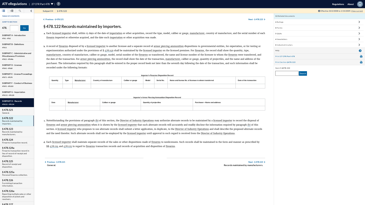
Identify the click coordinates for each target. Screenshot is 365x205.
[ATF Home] (360, 4)
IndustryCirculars (284, 45)
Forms (278, 28)
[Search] (20, 11)
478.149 (109, 50)
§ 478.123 (255, 19)
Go (24, 28)
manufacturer (197, 33)
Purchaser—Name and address (208, 102)
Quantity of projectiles (152, 102)
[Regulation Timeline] (12, 11)
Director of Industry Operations (137, 120)
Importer (144, 75)
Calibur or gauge (109, 102)
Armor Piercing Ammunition (153, 97)
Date (53, 102)
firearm (50, 37)
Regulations (338, 4)
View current (357, 11)
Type (67, 80)
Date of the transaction (247, 80)
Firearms (153, 75)
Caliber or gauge (130, 80)
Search (303, 73)
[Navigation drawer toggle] (31, 11)
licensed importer (61, 33)
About (350, 4)
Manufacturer (80, 80)
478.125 (68, 146)
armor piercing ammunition (169, 46)
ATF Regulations (14, 4)
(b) (96, 120)
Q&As (278, 33)
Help (277, 50)
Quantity (54, 80)
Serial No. (160, 80)
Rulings (279, 22)
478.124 (54, 146)
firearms (63, 46)
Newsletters (281, 39)
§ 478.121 (54, 19)
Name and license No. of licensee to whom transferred (192, 80)
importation (116, 33)
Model (147, 80)
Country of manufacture (102, 80)
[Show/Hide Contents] (359, 22)
